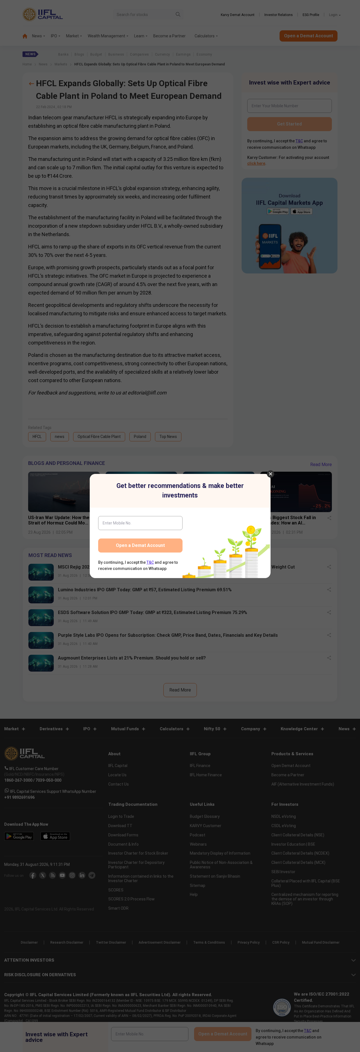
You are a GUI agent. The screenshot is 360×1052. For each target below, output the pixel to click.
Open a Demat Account (140, 545)
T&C (150, 562)
